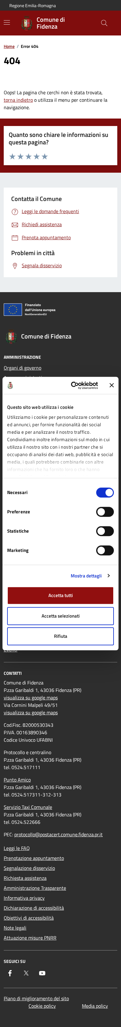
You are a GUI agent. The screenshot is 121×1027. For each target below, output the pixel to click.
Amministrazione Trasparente (35, 888)
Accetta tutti (60, 595)
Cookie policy (42, 1006)
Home (9, 46)
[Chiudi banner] (112, 385)
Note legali (15, 927)
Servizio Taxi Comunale (28, 807)
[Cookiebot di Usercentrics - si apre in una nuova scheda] (73, 385)
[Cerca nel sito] (104, 23)
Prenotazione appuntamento (34, 858)
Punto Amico (17, 779)
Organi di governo (22, 367)
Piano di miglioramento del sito (36, 998)
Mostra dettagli (86, 575)
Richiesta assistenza (25, 878)
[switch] (105, 512)
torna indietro (18, 100)
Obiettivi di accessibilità (29, 918)
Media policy (95, 1006)
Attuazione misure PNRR (30, 937)
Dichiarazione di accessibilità (34, 908)
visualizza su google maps (31, 697)
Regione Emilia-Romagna (32, 5)
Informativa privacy (24, 898)
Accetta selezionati (61, 615)
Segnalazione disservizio (29, 868)
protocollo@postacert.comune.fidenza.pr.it (58, 834)
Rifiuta (60, 636)
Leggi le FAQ (17, 848)
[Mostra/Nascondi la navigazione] (7, 22)
